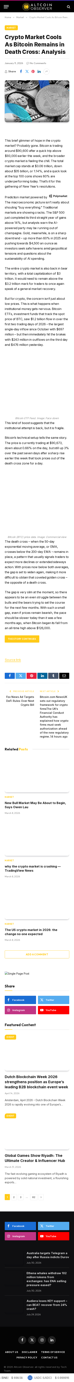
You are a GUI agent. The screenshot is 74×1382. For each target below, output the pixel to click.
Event (10, 1037)
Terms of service (53, 1352)
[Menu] (6, 6)
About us (11, 1352)
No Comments (38, 63)
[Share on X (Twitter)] (27, 72)
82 (33, 1197)
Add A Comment (37, 954)
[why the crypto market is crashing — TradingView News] (37, 838)
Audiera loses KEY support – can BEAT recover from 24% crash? (47, 1305)
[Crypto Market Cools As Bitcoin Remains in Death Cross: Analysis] (37, 101)
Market (11, 27)
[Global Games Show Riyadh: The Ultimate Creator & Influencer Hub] (37, 1131)
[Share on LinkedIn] (39, 72)
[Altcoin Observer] (37, 7)
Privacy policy (27, 1357)
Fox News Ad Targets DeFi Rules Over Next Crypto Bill (20, 700)
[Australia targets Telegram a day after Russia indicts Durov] (14, 1258)
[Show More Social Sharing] (46, 72)
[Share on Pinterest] (33, 72)
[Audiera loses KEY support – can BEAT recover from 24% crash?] (14, 1306)
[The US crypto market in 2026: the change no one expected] (37, 901)
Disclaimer (29, 1352)
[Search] (68, 6)
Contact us (49, 1357)
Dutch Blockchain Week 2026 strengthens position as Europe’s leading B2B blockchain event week (36, 1082)
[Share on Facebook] (21, 72)
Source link (13, 660)
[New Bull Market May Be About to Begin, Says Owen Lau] (37, 774)
